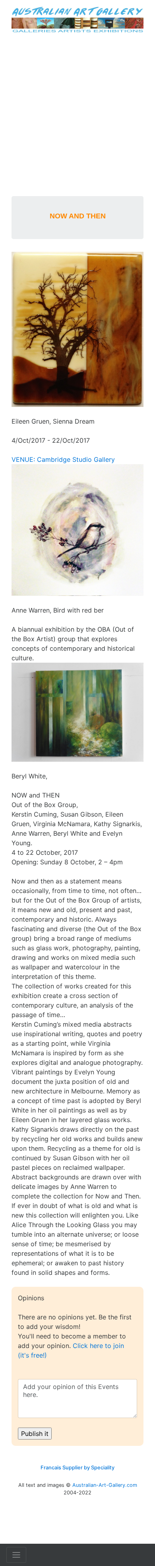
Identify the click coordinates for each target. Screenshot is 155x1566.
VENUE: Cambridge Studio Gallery (63, 459)
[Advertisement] (77, 114)
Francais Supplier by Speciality (77, 1468)
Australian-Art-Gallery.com (104, 1485)
